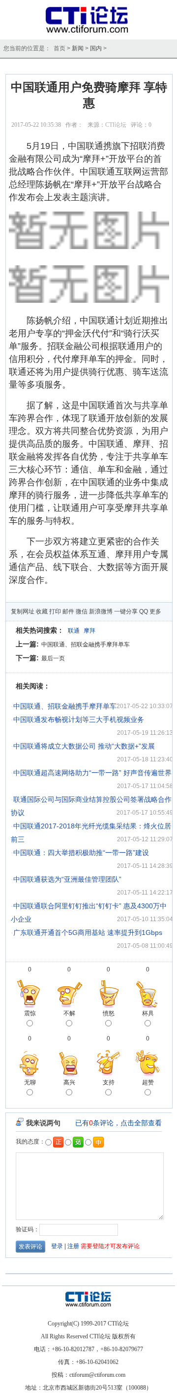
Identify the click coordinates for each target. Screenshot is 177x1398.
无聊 (30, 1082)
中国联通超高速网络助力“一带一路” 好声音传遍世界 (92, 773)
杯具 (148, 1013)
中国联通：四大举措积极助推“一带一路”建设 (81, 853)
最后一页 (53, 658)
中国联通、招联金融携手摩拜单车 (85, 644)
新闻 (78, 48)
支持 (109, 1082)
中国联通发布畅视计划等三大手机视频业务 (78, 719)
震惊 (30, 1013)
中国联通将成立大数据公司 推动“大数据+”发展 (84, 746)
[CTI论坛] (88, 32)
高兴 (69, 1082)
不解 (69, 1013)
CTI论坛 (115, 124)
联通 (74, 630)
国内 (96, 48)
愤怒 (109, 1013)
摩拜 (89, 630)
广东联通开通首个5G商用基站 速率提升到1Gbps (87, 932)
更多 (155, 611)
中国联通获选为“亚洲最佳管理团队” (67, 879)
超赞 (148, 1082)
